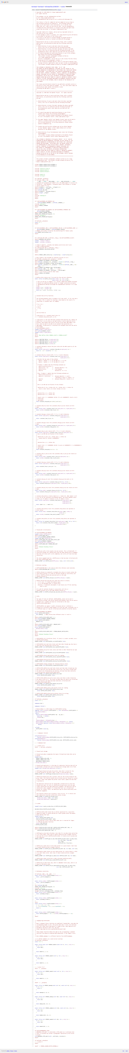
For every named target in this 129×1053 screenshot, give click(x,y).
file (59, 9)
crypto (63, 6)
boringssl (34, 6)
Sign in (126, 2)
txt (123, 1050)
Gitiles (8, 1051)
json (127, 1050)
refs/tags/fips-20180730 (51, 6)
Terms (15, 1051)
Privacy (11, 1051)
